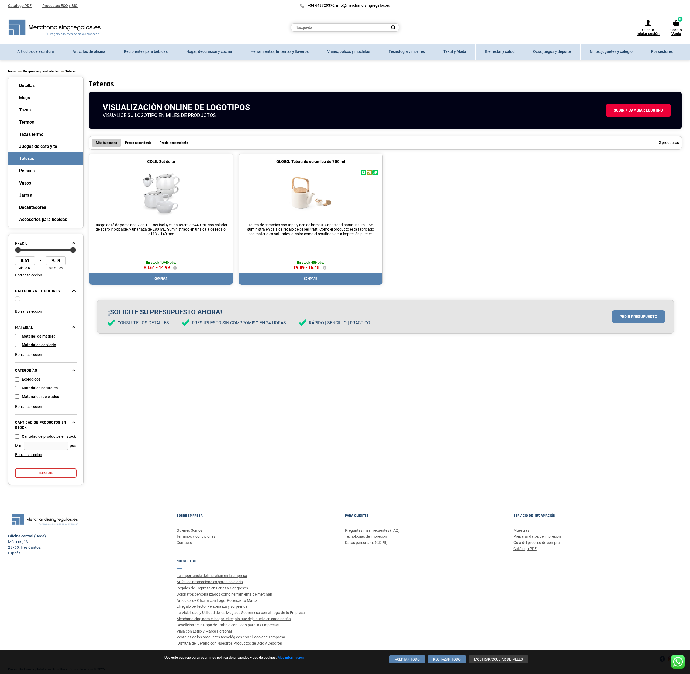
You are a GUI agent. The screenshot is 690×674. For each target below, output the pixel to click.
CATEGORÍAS (26, 370)
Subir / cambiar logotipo (638, 110)
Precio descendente (174, 143)
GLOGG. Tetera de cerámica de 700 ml (310, 161)
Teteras (26, 158)
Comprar (161, 279)
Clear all (46, 472)
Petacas (27, 170)
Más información (291, 657)
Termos (26, 122)
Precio (21, 243)
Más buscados (106, 143)
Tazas (25, 109)
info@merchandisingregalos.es (363, 5)
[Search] (393, 27)
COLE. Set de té (161, 161)
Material (24, 327)
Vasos (25, 183)
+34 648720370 (321, 5)
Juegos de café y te (38, 146)
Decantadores (32, 207)
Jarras (25, 195)
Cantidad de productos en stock (40, 425)
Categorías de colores (37, 291)
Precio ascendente (138, 143)
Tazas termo (31, 134)
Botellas (27, 85)
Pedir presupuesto (638, 316)
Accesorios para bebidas (43, 219)
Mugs (24, 97)
